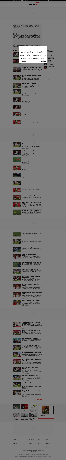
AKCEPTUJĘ (43, 61)
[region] (33, 54)
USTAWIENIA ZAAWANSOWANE (24, 61)
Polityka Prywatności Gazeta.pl (40, 59)
